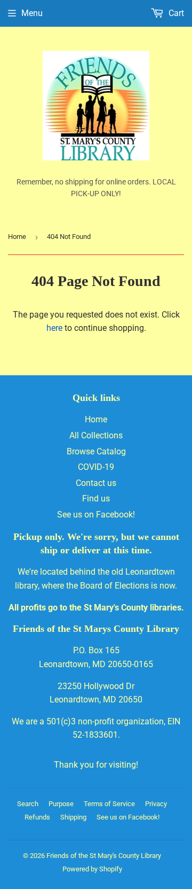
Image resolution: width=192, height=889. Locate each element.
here (54, 328)
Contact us (96, 483)
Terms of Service (109, 804)
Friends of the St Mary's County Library (103, 856)
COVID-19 (96, 467)
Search (27, 804)
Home (17, 237)
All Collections (96, 435)
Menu (32, 13)
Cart (175, 13)
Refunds (37, 817)
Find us (96, 498)
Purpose (61, 804)
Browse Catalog (96, 451)
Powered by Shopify (92, 869)
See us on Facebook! (96, 514)
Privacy (156, 804)
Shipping (73, 817)
